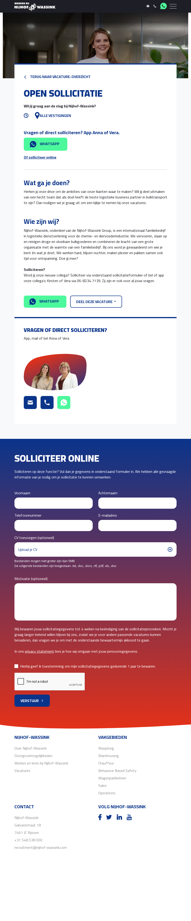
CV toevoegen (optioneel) (34, 537)
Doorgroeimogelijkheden (33, 755)
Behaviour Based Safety (117, 770)
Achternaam (107, 493)
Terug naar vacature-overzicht (60, 76)
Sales (102, 785)
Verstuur (29, 700)
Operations (107, 792)
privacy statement (39, 651)
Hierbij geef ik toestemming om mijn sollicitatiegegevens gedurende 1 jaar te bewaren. (88, 666)
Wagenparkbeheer (112, 777)
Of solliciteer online (40, 157)
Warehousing (108, 755)
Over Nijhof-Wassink (30, 748)
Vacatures (22, 770)
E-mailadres (107, 515)
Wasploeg (106, 748)
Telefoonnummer (27, 515)
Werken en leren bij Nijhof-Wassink (41, 763)
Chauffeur (106, 763)
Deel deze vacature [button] (94, 301)
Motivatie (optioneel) (31, 578)
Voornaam (22, 493)
